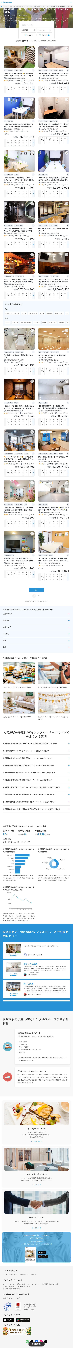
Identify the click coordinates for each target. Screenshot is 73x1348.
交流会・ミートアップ (12, 313)
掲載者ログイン (24, 1274)
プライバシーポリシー (33, 1284)
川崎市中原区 (45, 6)
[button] (36, 615)
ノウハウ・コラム (8, 1284)
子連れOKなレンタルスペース (20, 6)
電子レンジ (52, 322)
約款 (23, 1284)
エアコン (15, 322)
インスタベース (7, 6)
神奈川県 (32, 6)
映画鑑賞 (49, 313)
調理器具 (61, 322)
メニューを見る (35, 1141)
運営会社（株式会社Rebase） (12, 1288)
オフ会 (24, 313)
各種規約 (18, 1284)
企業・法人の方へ (8, 1298)
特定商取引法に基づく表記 (50, 1284)
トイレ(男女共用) (26, 322)
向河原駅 (25, 30)
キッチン (36, 322)
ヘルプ (17, 1298)
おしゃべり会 (33, 313)
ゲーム (42, 313)
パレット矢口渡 (13, 955)
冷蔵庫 (44, 322)
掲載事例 (33, 1274)
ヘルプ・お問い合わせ (10, 1286)
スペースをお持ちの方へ (10, 1274)
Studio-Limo (13, 995)
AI (33, 70)
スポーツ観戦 (59, 313)
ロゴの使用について (24, 1286)
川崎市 (38, 6)
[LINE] (27, 1341)
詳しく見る (35, 1184)
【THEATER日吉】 (13, 975)
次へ (36, 590)
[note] (45, 1341)
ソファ (7, 322)
